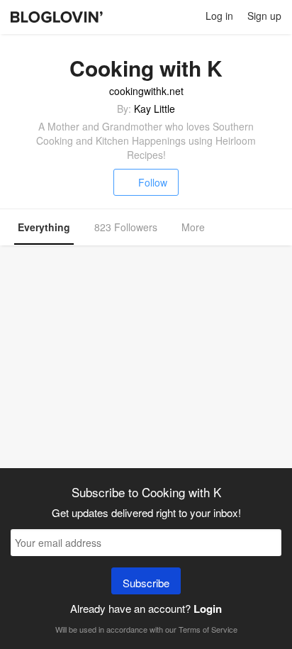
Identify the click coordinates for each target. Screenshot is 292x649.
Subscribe (146, 582)
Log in (219, 16)
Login (207, 608)
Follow (152, 182)
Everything (44, 227)
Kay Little (154, 108)
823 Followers (125, 227)
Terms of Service (208, 629)
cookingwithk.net (146, 91)
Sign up (264, 16)
